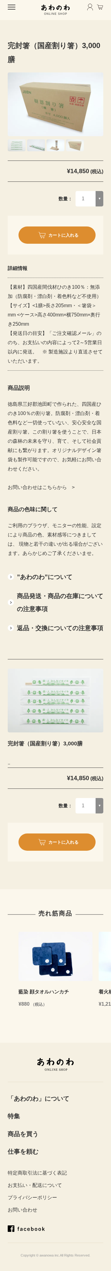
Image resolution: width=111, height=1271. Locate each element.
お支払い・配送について (35, 1185)
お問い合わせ (22, 1209)
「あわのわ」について (38, 1098)
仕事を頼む (23, 1151)
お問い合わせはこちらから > (41, 487)
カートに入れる (63, 235)
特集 (14, 1116)
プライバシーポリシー (32, 1197)
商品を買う (23, 1133)
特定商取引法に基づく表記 (37, 1172)
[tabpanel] (55, 104)
